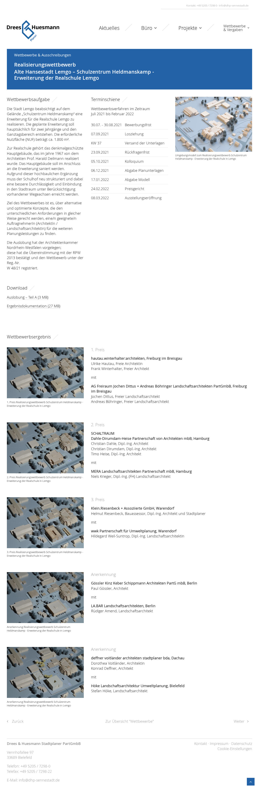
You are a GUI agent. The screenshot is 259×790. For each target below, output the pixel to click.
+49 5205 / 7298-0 (207, 5)
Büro (146, 28)
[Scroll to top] (251, 781)
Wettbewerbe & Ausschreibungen (42, 55)
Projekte (187, 28)
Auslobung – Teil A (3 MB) (27, 297)
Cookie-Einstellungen (235, 748)
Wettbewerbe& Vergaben (234, 28)
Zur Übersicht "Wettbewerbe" (129, 721)
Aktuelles (109, 28)
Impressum (219, 743)
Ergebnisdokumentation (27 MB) (33, 306)
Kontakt (200, 743)
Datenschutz (241, 743)
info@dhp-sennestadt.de (233, 5)
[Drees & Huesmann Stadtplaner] (33, 31)
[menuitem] (118, 31)
